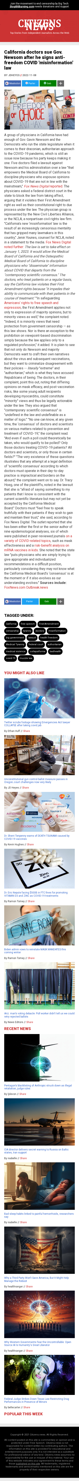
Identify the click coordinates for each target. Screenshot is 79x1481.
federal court (36, 644)
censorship (12, 631)
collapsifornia (37, 651)
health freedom (49, 637)
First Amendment (49, 624)
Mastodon (14, 83)
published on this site (28, 1463)
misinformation (57, 631)
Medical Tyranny (15, 644)
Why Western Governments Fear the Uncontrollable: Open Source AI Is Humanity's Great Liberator (37, 1344)
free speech (28, 624)
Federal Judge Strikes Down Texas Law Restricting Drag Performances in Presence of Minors (36, 1400)
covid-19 (10, 658)
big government (15, 637)
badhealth (55, 651)
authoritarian (55, 644)
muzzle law (26, 658)
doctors (39, 631)
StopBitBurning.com (22, 6)
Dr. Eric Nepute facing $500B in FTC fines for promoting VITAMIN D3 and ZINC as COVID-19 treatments (36, 894)
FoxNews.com (14, 587)
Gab (48, 83)
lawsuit (32, 637)
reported (43, 186)
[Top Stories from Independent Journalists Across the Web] (39, 36)
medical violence (15, 651)
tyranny (27, 631)
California (11, 624)
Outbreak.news (37, 587)
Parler (31, 83)
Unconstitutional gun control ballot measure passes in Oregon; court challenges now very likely (36, 781)
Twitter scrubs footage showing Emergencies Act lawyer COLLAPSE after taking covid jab (37, 724)
